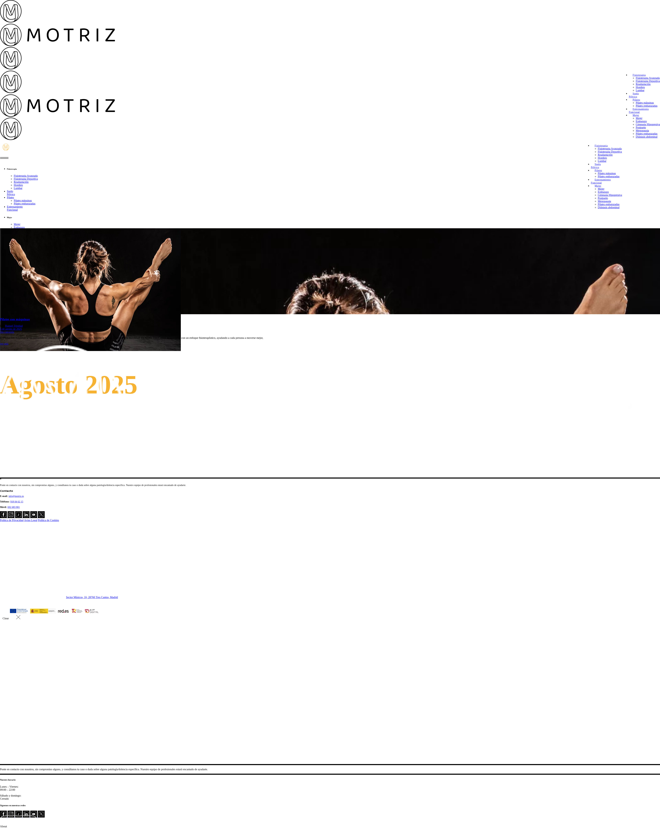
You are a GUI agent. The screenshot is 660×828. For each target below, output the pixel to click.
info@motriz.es (16, 496)
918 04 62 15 (16, 501)
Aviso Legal (30, 520)
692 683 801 (14, 507)
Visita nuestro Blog (18, 820)
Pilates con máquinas (15, 319)
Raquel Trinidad (14, 325)
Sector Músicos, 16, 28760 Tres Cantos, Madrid (92, 597)
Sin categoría (7, 332)
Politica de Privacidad (12, 520)
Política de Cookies (48, 520)
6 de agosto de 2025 (11, 328)
